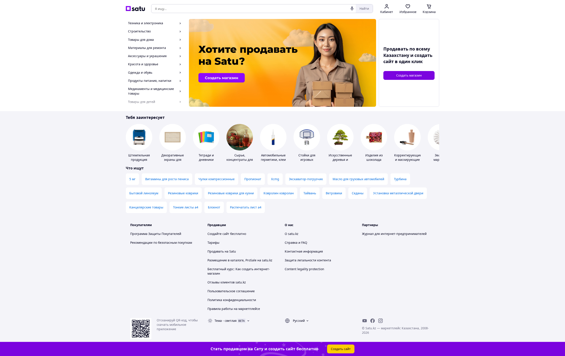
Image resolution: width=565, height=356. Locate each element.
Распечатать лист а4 (245, 207)
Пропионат (252, 179)
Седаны (357, 193)
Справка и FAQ (296, 242)
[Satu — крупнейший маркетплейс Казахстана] (135, 8)
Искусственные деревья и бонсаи (340, 159)
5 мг (132, 179)
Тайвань (309, 193)
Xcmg (275, 179)
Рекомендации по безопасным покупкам (161, 242)
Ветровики (334, 193)
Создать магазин (409, 75)
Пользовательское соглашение (231, 291)
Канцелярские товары (146, 207)
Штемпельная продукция (139, 157)
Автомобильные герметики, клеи (273, 157)
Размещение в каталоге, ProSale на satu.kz (239, 260)
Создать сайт (341, 349)
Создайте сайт (218, 234)
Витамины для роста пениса (167, 179)
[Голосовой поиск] (352, 8)
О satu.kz (291, 234)
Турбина (400, 179)
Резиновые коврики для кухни (231, 193)
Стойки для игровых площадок (306, 159)
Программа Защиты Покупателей (155, 234)
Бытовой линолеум (143, 193)
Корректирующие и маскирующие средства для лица (408, 162)
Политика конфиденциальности (231, 300)
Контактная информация (304, 251)
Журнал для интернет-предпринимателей (394, 234)
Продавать (215, 251)
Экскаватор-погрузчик (306, 179)
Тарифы (213, 242)
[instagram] (380, 320)
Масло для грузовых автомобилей (358, 179)
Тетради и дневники (206, 157)
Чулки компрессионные (216, 179)
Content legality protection (304, 269)
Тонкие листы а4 (185, 207)
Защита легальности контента (308, 260)
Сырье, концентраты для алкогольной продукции (239, 162)
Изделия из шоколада (374, 157)
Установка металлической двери (398, 193)
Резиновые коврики (183, 193)
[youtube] (364, 320)
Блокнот (214, 207)
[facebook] (372, 320)
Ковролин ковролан (279, 193)
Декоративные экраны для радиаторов (172, 159)
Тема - (226, 321)
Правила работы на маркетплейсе (233, 309)
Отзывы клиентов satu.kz (226, 282)
